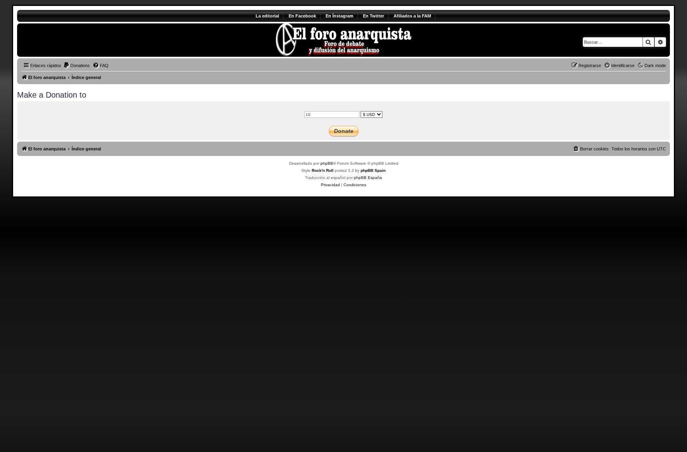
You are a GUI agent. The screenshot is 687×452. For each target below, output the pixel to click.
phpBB (326, 163)
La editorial (267, 15)
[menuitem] (76, 65)
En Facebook (302, 15)
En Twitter (373, 15)
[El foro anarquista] (83, 40)
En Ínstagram (339, 15)
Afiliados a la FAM (412, 15)
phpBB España (368, 177)
